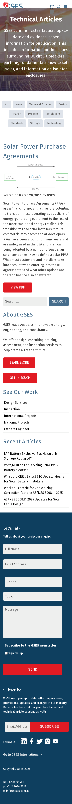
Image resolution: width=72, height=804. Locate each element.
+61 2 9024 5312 (16, 786)
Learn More (19, 362)
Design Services (15, 403)
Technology (54, 123)
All (7, 104)
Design (62, 104)
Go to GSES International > (22, 755)
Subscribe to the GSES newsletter (30, 645)
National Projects (17, 422)
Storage (35, 123)
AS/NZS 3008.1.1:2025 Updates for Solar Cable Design (32, 501)
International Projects (20, 416)
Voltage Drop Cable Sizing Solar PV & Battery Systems (31, 467)
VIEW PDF (18, 287)
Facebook (31, 741)
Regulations (53, 114)
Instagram (47, 741)
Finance (16, 114)
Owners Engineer (16, 429)
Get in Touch (20, 378)
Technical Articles (40, 104)
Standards (17, 123)
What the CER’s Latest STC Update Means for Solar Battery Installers (34, 479)
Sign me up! (15, 653)
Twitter (39, 741)
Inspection (12, 409)
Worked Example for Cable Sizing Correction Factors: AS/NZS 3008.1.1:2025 (33, 490)
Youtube (55, 741)
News (18, 104)
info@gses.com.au (17, 791)
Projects (33, 114)
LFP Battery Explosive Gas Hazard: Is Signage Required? (31, 456)
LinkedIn (23, 741)
